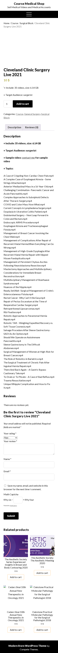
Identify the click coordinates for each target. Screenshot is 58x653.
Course (14, 23)
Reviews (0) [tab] (31, 127)
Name (7, 459)
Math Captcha (11, 494)
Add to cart (22, 103)
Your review (10, 441)
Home (6, 23)
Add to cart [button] (16, 577)
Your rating (10, 433)
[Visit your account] (6, 3)
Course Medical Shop (29, 3)
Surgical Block (26, 23)
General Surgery (32, 114)
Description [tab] (14, 127)
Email (7, 471)
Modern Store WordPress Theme (27, 645)
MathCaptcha (13, 505)
